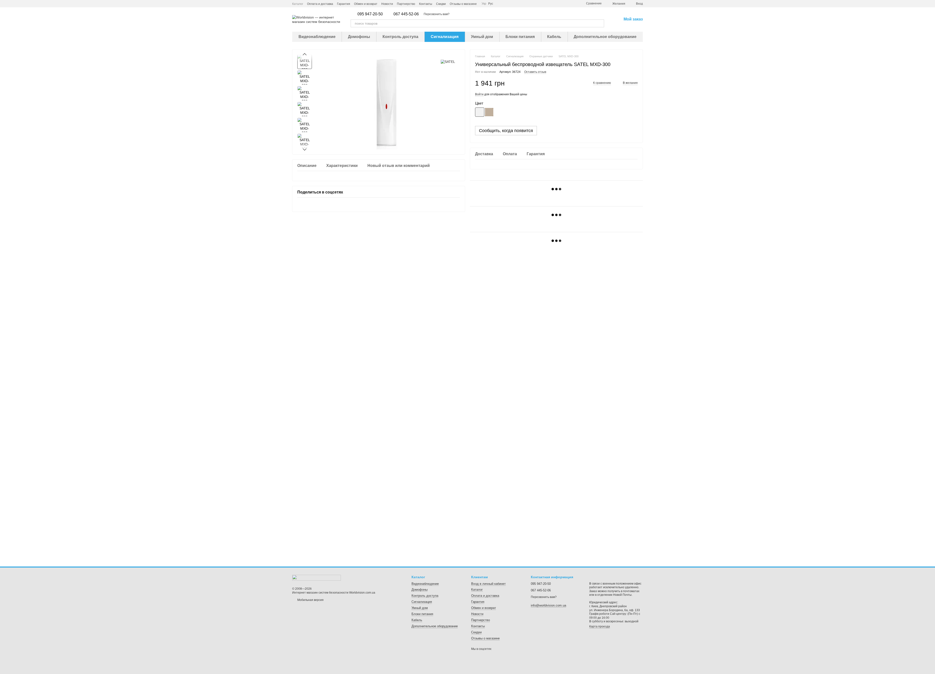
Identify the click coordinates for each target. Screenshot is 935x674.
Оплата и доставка (320, 4)
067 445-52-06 (406, 14)
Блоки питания (520, 37)
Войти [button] (479, 94)
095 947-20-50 (370, 14)
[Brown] (489, 112)
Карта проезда (599, 626)
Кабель (554, 37)
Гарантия (343, 4)
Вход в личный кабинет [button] (488, 584)
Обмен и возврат (365, 4)
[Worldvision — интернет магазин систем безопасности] (316, 577)
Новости (387, 4)
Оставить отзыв (535, 72)
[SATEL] (447, 61)
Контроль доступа (400, 37)
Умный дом (482, 37)
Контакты (425, 4)
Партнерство (406, 4)
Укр (484, 3)
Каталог (297, 4)
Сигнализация (444, 37)
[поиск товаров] (600, 23)
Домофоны (359, 37)
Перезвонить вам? (436, 14)
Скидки (441, 4)
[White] (480, 112)
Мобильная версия (310, 600)
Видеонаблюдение (317, 37)
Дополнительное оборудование (605, 37)
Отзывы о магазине (463, 4)
